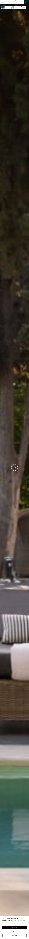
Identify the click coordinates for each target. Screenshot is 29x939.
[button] (2, 2)
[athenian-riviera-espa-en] (13, 7)
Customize (14, 931)
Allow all (14, 927)
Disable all (14, 935)
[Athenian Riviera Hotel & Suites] (14, 2)
